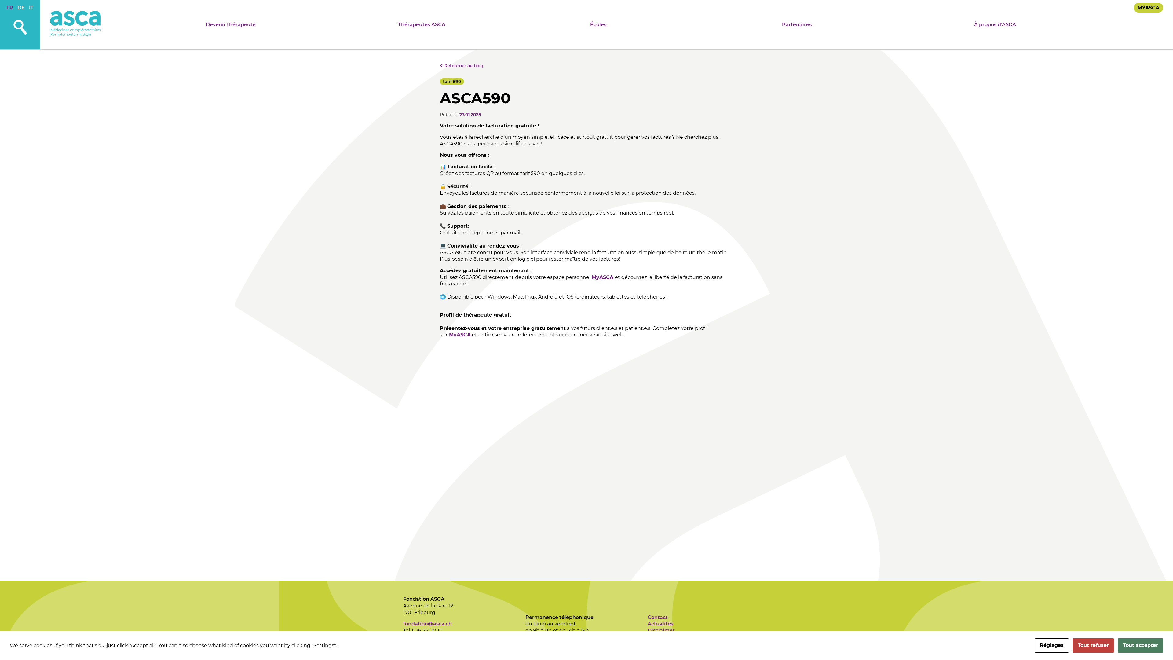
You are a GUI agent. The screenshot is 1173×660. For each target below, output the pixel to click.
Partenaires (797, 25)
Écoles (598, 25)
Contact (658, 617)
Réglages (1052, 645)
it (31, 8)
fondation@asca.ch (427, 624)
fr (9, 8)
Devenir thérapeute (231, 25)
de (21, 8)
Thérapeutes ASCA (421, 25)
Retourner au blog (463, 65)
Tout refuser (1093, 645)
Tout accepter (1140, 645)
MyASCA (1148, 8)
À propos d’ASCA (995, 25)
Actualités (660, 624)
